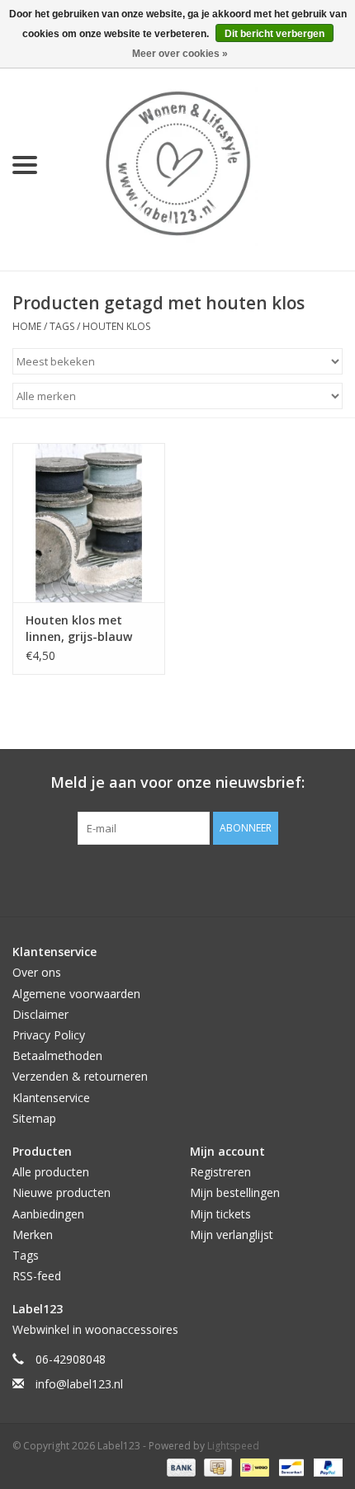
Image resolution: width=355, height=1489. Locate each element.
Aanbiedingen (48, 1214)
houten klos (116, 326)
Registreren (220, 1172)
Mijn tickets (220, 1214)
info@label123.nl (79, 1384)
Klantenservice (51, 1097)
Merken (32, 1234)
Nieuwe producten (61, 1192)
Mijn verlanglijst (231, 1234)
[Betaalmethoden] (179, 1466)
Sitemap (34, 1118)
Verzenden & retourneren (80, 1076)
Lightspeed (233, 1446)
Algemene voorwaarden (76, 993)
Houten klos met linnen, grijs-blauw (79, 628)
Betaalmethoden (57, 1055)
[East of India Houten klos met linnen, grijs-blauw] (88, 523)
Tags (62, 326)
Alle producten (50, 1172)
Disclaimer (40, 1014)
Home (26, 326)
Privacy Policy (48, 1035)
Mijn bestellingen (235, 1192)
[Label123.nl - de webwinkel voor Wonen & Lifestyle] (202, 164)
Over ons (36, 972)
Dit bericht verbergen (274, 34)
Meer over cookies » (180, 53)
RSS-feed (36, 1276)
